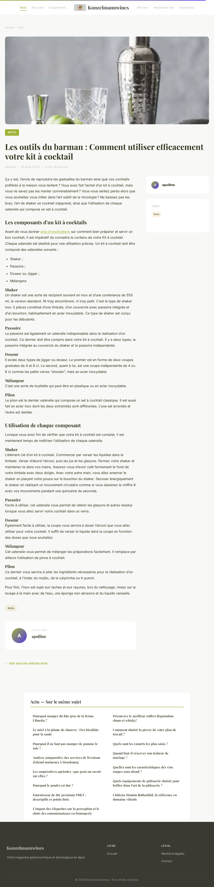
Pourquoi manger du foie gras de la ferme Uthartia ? (63, 718)
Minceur (143, 7)
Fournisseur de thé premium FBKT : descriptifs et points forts (59, 797)
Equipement (57, 7)
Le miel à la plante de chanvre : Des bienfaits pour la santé (66, 732)
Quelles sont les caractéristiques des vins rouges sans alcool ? (143, 769)
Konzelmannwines (108, 7)
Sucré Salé (186, 7)
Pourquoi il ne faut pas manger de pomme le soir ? (65, 746)
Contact (166, 861)
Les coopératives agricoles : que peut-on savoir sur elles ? (67, 773)
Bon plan (38, 7)
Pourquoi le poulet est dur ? (53, 785)
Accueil (9, 27)
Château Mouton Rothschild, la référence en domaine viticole (145, 797)
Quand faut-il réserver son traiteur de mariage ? (140, 755)
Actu (23, 7)
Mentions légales (172, 853)
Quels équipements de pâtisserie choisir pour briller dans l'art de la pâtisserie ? (146, 783)
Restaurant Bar (164, 7)
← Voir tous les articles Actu (26, 663)
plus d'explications (55, 231)
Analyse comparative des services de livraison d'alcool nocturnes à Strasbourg (66, 759)
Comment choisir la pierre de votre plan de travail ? (144, 732)
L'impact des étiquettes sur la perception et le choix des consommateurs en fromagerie (66, 811)
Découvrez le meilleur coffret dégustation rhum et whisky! (143, 718)
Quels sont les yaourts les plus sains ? (140, 744)
